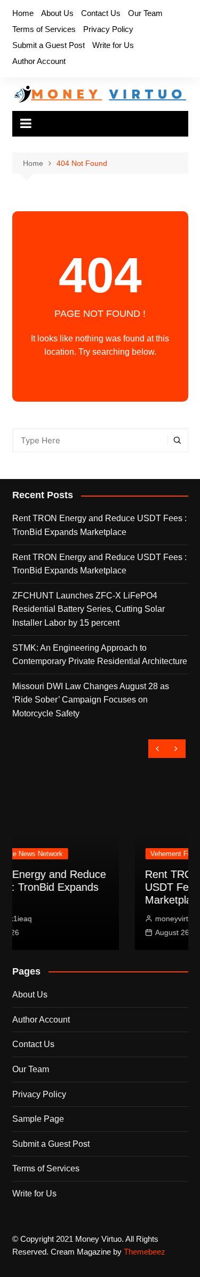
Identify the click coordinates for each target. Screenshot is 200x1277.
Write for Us (113, 45)
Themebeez (144, 1251)
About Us (57, 13)
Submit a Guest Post (48, 45)
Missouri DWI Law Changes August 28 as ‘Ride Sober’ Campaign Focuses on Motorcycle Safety (90, 700)
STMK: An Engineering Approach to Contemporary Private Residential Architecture (99, 654)
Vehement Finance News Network (131, 854)
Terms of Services (44, 29)
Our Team (145, 13)
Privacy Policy (108, 29)
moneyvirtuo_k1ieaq (118, 918)
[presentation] (157, 748)
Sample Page (38, 1118)
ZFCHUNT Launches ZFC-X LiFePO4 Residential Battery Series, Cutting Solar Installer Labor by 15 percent (88, 609)
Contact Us (101, 13)
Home (23, 13)
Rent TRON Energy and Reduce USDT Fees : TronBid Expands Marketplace (99, 525)
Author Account (39, 61)
